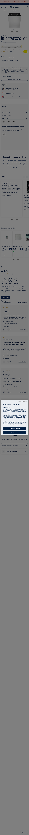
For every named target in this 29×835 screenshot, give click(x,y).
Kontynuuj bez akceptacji (22, 401)
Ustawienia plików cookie (14, 428)
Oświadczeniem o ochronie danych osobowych (11, 424)
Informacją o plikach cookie (15, 423)
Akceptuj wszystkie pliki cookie (14, 432)
